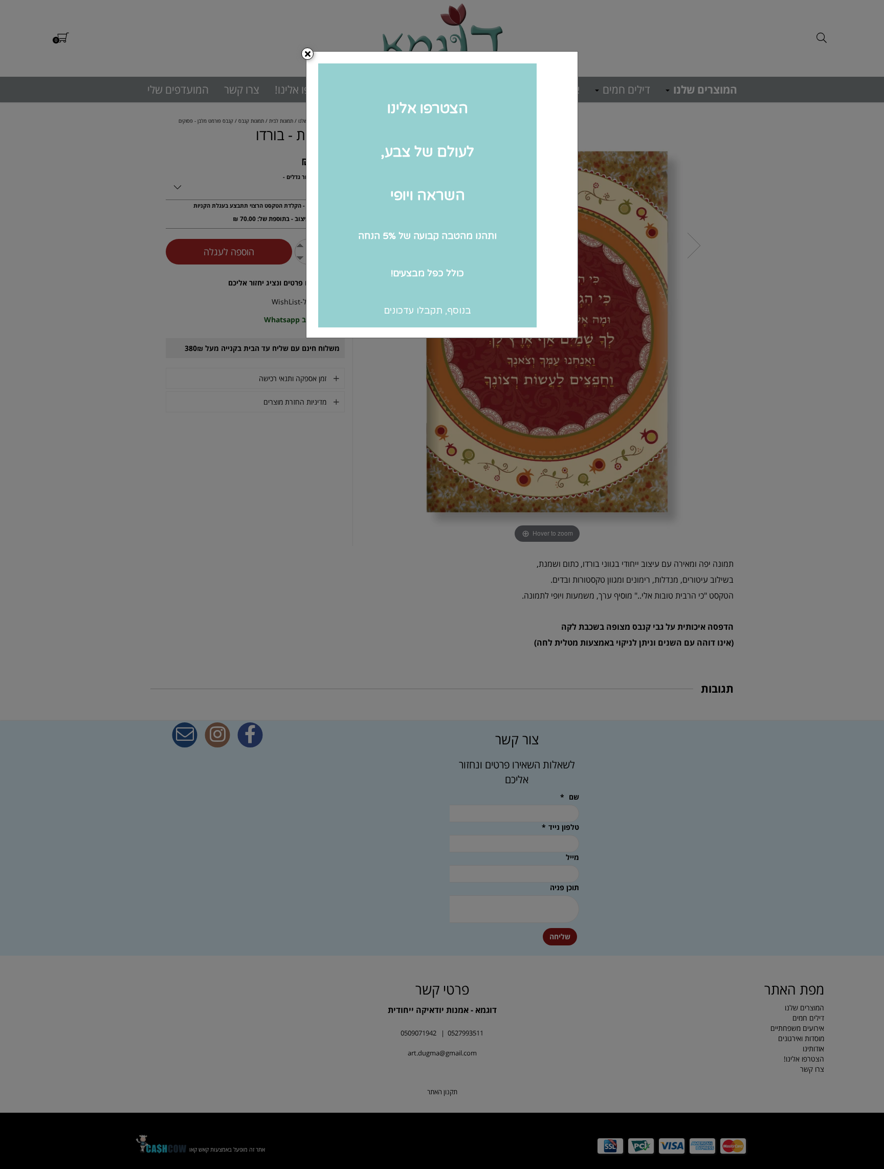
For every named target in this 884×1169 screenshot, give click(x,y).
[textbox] (442, 194)
